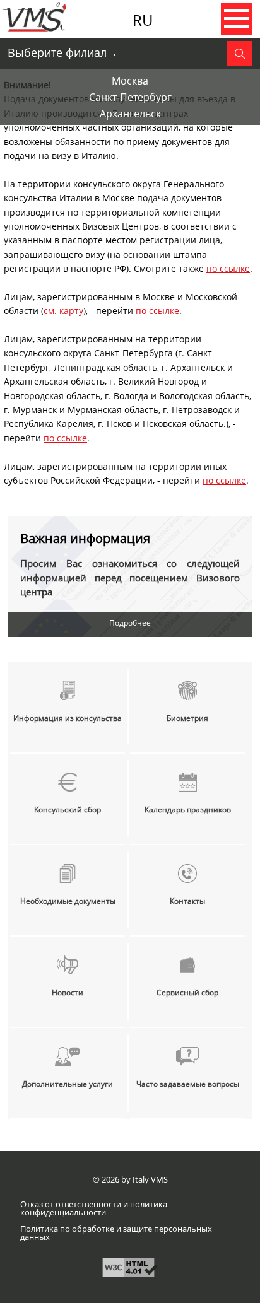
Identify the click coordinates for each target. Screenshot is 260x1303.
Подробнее (130, 622)
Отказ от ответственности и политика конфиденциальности (93, 1208)
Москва (130, 81)
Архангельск (130, 113)
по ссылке (228, 268)
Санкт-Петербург (130, 97)
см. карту (63, 311)
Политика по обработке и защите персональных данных (116, 1233)
